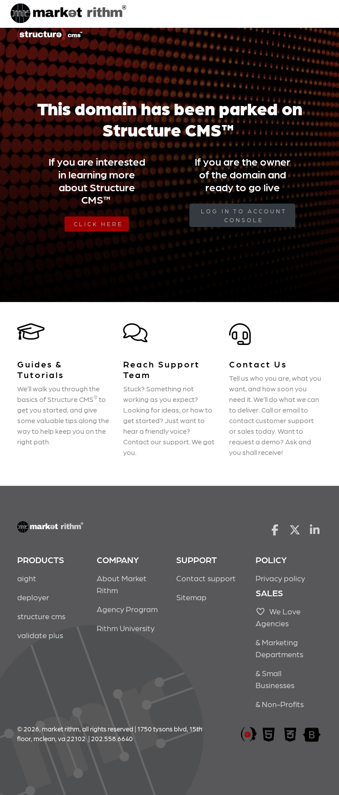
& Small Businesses (275, 678)
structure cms (41, 616)
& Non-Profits (280, 703)
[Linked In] (315, 529)
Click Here (98, 223)
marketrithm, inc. (249, 734)
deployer (33, 597)
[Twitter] (295, 529)
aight (26, 578)
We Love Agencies (278, 617)
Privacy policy (280, 578)
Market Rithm (68, 14)
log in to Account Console (244, 215)
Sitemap (191, 597)
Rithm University (125, 627)
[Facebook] (275, 529)
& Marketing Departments (279, 648)
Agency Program (127, 608)
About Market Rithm (122, 583)
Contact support (206, 578)
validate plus (40, 635)
